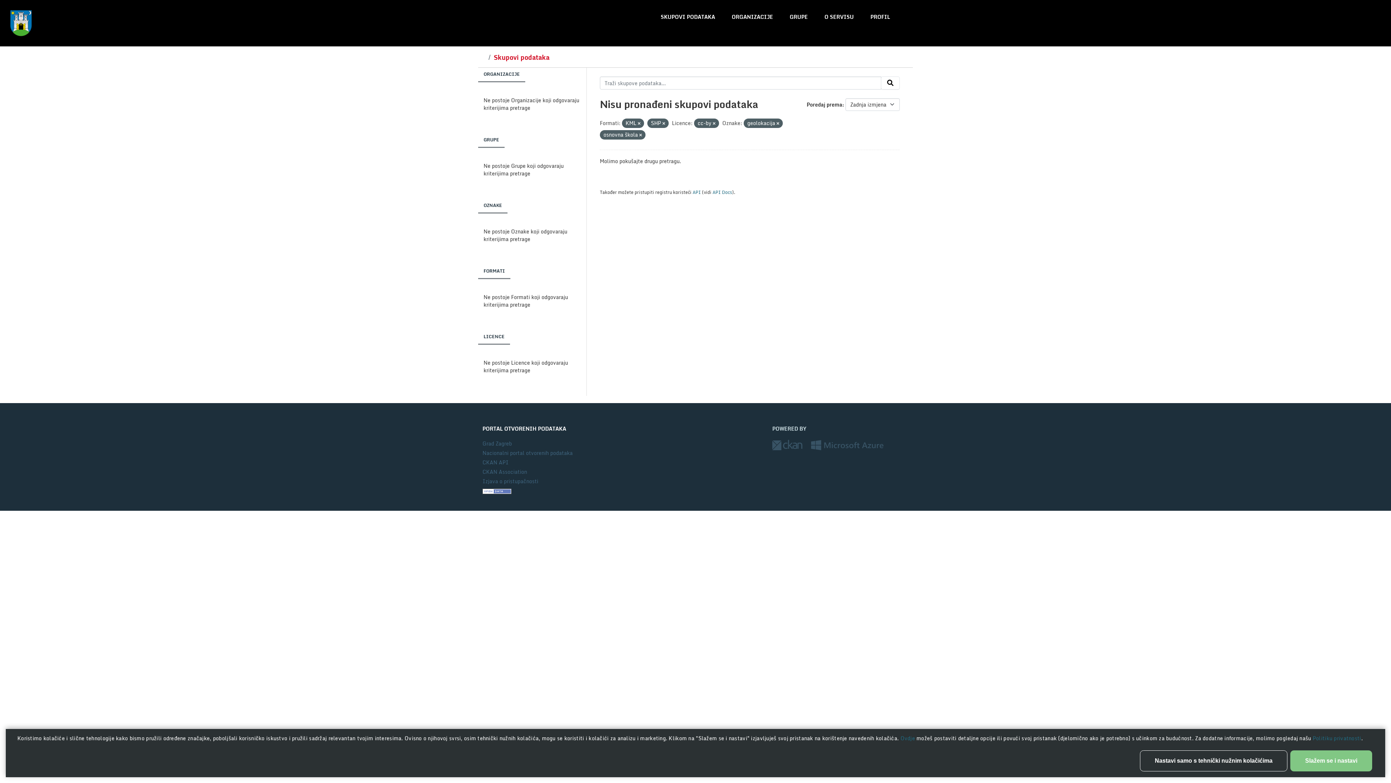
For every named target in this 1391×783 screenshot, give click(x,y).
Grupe (799, 17)
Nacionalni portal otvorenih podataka (528, 453)
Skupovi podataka (688, 17)
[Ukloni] (639, 123)
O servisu (839, 17)
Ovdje (909, 738)
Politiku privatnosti (1337, 738)
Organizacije (752, 17)
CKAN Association (505, 472)
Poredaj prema (824, 104)
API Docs (722, 192)
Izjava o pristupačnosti (510, 481)
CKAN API (496, 462)
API (697, 192)
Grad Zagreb (497, 443)
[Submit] (890, 83)
